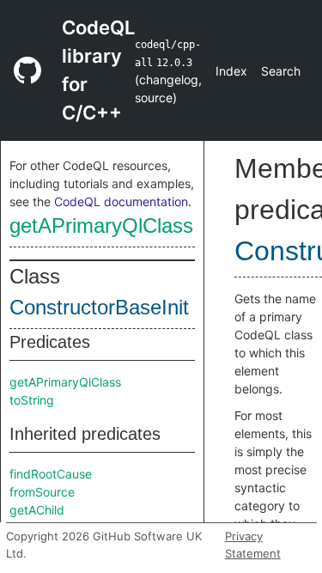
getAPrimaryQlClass (101, 225)
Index (231, 71)
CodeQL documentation (121, 201)
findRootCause (50, 473)
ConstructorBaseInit (99, 307)
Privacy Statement (253, 544)
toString (31, 400)
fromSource (42, 492)
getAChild (36, 510)
